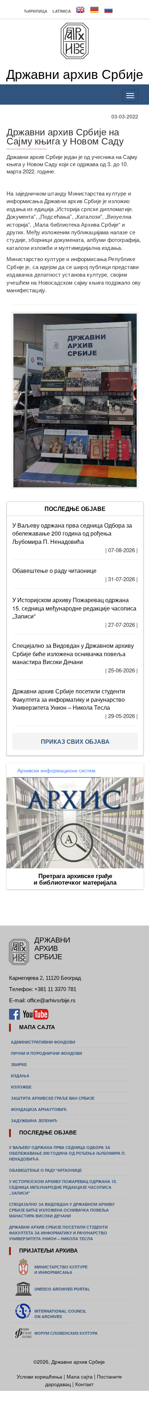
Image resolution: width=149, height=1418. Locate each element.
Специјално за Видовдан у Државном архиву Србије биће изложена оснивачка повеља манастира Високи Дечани (73, 653)
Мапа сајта (80, 1376)
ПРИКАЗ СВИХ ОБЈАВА (75, 741)
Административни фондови (43, 1042)
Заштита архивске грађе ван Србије (52, 1098)
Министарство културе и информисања (61, 1269)
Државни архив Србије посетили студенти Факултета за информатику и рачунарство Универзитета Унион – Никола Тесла (68, 699)
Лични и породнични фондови (46, 1053)
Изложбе (21, 1087)
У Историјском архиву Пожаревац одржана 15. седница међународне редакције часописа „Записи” (74, 608)
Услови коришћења (40, 1376)
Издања (20, 1075)
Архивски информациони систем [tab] (56, 770)
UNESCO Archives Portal (62, 1289)
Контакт (84, 1384)
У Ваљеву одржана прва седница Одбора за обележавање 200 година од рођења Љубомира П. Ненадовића (72, 533)
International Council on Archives (60, 1313)
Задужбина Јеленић (34, 1120)
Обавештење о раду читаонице (54, 570)
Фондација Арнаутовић (39, 1109)
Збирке (19, 1064)
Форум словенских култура (66, 1333)
